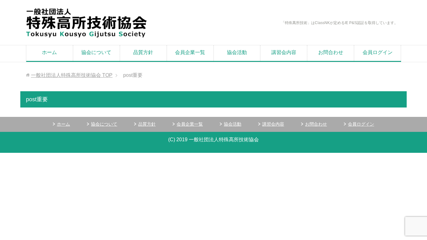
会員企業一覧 (190, 52)
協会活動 (237, 52)
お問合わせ (330, 52)
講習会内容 (283, 52)
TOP (72, 75)
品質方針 (143, 52)
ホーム (49, 52)
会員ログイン (378, 52)
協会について (96, 52)
